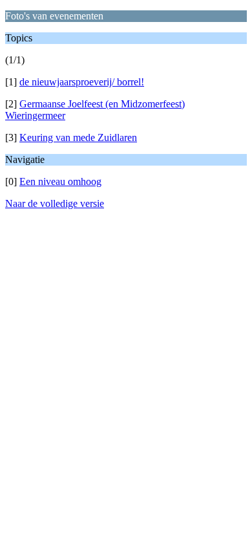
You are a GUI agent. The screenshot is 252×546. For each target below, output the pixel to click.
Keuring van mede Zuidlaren (78, 137)
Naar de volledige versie (54, 203)
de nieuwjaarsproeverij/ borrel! (81, 81)
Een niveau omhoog (60, 181)
